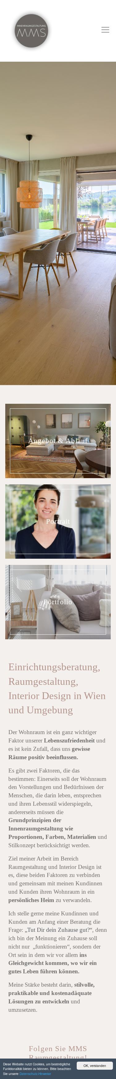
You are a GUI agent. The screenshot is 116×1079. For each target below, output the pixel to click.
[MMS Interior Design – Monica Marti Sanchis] (31, 31)
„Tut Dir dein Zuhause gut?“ (58, 930)
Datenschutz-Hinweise (35, 1073)
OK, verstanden (95, 1065)
